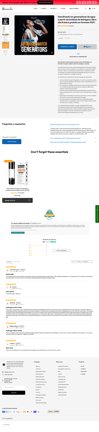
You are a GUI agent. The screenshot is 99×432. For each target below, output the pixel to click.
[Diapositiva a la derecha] (5, 54)
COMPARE (83, 374)
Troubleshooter (61, 379)
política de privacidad (40, 371)
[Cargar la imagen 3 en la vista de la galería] (5, 37)
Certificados (38, 387)
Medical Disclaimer (62, 395)
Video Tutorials (61, 376)
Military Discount (39, 397)
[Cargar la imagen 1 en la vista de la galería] (5, 21)
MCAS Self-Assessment (63, 384)
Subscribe (13, 392)
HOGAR (82, 366)
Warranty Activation (40, 379)
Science (60, 374)
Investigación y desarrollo (64, 369)
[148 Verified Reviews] (49, 220)
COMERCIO (83, 369)
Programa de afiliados (41, 395)
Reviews (37, 389)
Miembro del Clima (62, 392)
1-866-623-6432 (8, 374)
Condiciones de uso (40, 384)
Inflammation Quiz (62, 387)
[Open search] (73, 261)
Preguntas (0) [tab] (16, 261)
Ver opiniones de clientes (18, 232)
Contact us (38, 369)
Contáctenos (11, 141)
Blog (59, 371)
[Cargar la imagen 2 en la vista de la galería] (5, 29)
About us (38, 366)
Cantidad (61, 38)
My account (38, 400)
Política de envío (39, 374)
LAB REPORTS (84, 371)
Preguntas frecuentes (63, 366)
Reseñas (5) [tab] (9, 261)
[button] (85, 8)
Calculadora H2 (61, 382)
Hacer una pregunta (61, 250)
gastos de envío (63, 34)
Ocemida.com (9, 418)
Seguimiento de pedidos (41, 402)
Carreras (38, 392)
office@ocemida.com (9, 372)
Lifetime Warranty (40, 376)
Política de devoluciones (41, 382)
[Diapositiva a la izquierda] (5, 16)
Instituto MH (61, 389)
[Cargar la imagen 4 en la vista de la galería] (5, 45)
